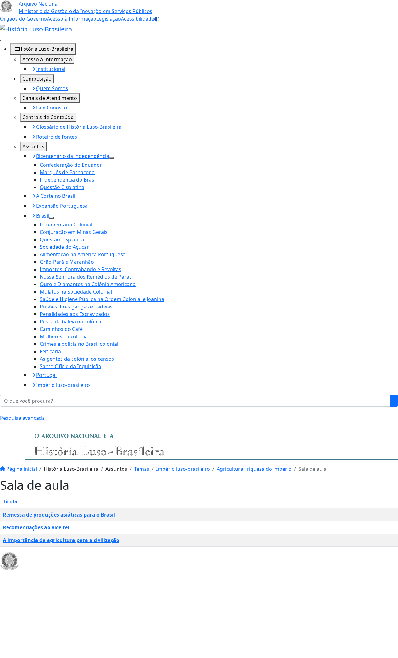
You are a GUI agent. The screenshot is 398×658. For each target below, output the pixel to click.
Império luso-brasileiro (63, 385)
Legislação (108, 18)
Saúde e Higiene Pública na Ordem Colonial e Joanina (102, 299)
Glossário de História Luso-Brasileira (79, 126)
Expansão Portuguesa (62, 205)
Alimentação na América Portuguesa (83, 254)
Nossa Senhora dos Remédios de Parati (86, 276)
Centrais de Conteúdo (48, 117)
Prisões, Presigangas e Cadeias (76, 306)
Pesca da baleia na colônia (70, 321)
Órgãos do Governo (23, 18)
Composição (37, 78)
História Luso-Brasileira (46, 48)
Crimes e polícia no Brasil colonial (79, 344)
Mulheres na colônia (64, 336)
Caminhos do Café (61, 329)
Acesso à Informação (71, 18)
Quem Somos (52, 88)
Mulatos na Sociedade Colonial (76, 291)
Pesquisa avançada (22, 418)
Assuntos (33, 146)
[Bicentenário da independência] (111, 158)
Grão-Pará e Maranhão (67, 261)
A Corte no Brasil (55, 195)
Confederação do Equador (71, 164)
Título (10, 501)
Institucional (50, 69)
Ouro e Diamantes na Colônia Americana (88, 284)
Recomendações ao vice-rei (36, 527)
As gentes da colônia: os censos (77, 358)
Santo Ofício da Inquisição (70, 366)
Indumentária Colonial (66, 224)
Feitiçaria (50, 351)
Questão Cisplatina (62, 187)
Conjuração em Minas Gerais (74, 232)
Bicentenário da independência (72, 156)
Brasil (42, 215)
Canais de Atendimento (49, 98)
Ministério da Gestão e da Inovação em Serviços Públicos (85, 11)
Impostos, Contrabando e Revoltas (80, 269)
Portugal (46, 375)
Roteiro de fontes (56, 136)
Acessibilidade (137, 18)
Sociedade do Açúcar (64, 246)
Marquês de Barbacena (67, 172)
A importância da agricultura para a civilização (61, 540)
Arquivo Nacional (39, 3)
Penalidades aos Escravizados (75, 314)
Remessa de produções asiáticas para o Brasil (59, 514)
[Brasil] (51, 218)
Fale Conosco (51, 107)
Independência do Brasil (68, 179)
